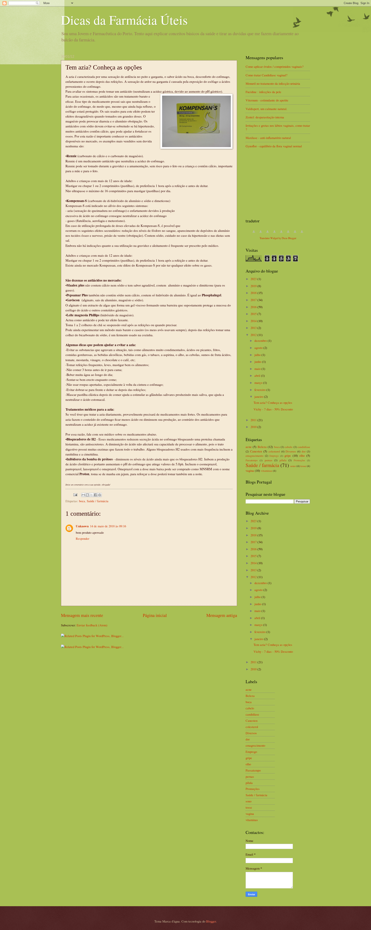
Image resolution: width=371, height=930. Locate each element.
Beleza (262, 447)
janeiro (259, 396)
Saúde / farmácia (97, 501)
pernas (268, 460)
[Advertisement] (278, 183)
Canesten (256, 451)
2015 (254, 314)
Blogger (211, 921)
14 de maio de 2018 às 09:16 (108, 526)
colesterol (274, 451)
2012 (254, 335)
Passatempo (252, 460)
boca (82, 501)
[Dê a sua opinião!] (87, 495)
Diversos (291, 451)
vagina (250, 470)
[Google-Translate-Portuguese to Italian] (274, 233)
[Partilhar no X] (91, 495)
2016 (254, 307)
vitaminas (266, 471)
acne (249, 447)
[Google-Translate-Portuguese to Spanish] (301, 233)
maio (258, 368)
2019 (254, 286)
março (258, 382)
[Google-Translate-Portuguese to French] (260, 233)
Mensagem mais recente (82, 615)
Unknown (82, 526)
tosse (303, 466)
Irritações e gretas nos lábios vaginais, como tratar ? (278, 127)
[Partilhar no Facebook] (95, 495)
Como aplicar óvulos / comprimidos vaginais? (275, 66)
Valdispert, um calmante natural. (266, 109)
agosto (258, 347)
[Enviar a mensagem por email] (83, 495)
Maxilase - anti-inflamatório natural (268, 138)
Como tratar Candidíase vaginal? (266, 75)
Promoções (299, 460)
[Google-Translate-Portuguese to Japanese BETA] (281, 233)
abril (257, 375)
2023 (254, 279)
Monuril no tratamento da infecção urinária (273, 83)
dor (304, 451)
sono (293, 466)
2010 (254, 427)
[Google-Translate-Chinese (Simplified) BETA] (253, 233)
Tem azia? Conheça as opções (273, 402)
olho (302, 455)
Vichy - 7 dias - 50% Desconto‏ (273, 409)
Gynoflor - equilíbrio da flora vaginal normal (274, 146)
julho (258, 355)
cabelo (288, 447)
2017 (254, 300)
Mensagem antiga (221, 615)
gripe (287, 455)
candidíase (304, 447)
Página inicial (155, 615)
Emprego (274, 455)
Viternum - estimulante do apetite (267, 100)
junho (258, 361)
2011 (254, 420)
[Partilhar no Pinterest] (99, 495)
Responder (82, 538)
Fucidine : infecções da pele (263, 92)
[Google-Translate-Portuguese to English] (288, 233)
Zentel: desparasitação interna (265, 117)
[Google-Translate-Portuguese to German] (267, 233)
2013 (254, 328)
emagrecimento (254, 456)
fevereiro (260, 389)
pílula (283, 460)
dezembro (261, 340)
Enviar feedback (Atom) (92, 625)
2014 (254, 321)
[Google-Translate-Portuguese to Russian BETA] (295, 233)
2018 (254, 293)
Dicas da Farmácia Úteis (124, 19)
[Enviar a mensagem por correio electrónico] (75, 494)
